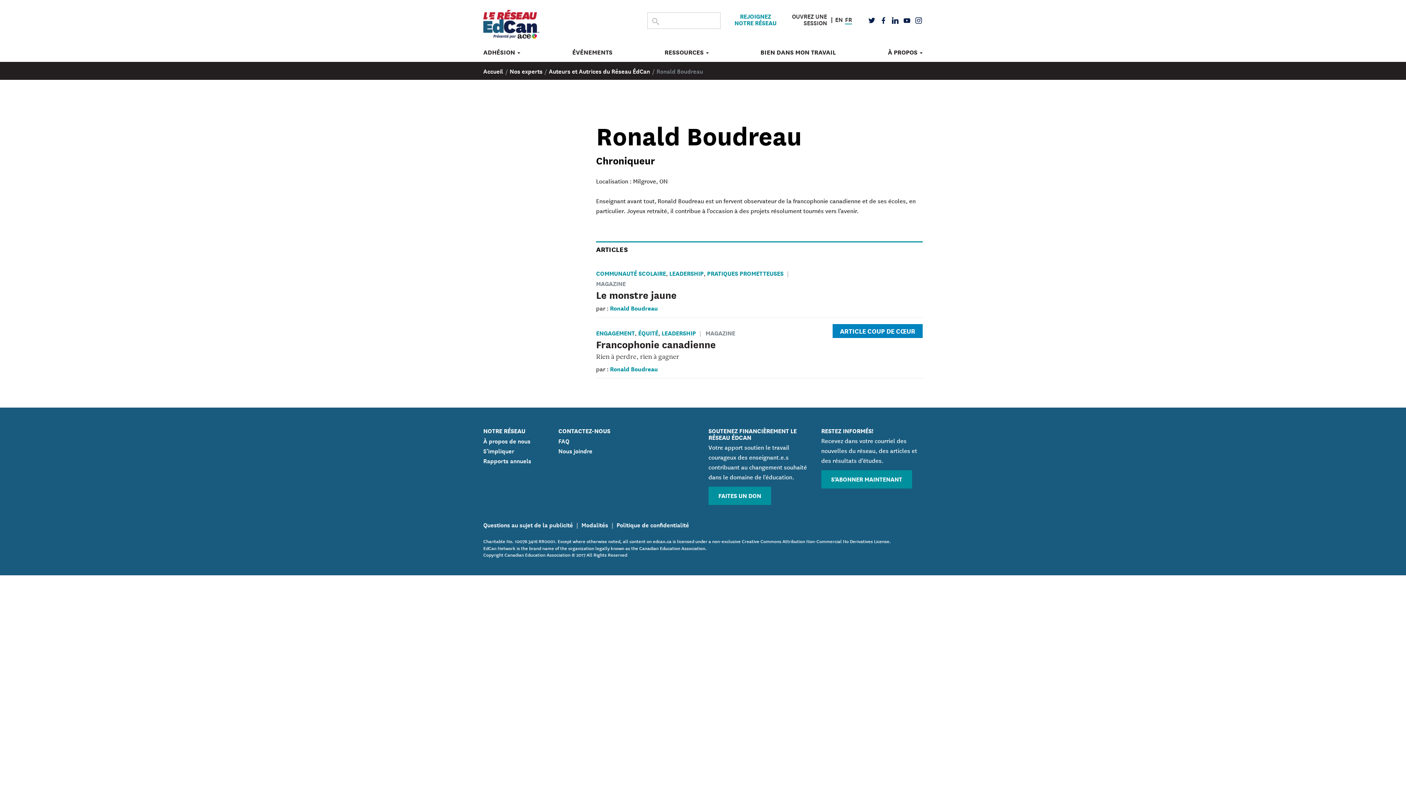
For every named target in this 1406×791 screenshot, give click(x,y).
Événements (592, 52)
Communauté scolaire (631, 273)
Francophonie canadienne (656, 344)
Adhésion (500, 52)
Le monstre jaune (636, 294)
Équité (648, 332)
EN (839, 18)
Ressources (685, 52)
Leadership (686, 273)
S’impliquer (498, 450)
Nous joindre (575, 450)
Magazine (720, 332)
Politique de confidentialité (653, 524)
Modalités (594, 524)
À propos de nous (507, 440)
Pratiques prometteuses (745, 273)
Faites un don (739, 495)
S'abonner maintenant (866, 478)
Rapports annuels (507, 460)
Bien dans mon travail (798, 52)
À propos (903, 52)
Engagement (615, 332)
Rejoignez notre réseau (755, 19)
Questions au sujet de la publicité (528, 524)
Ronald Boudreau (634, 307)
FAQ (563, 440)
